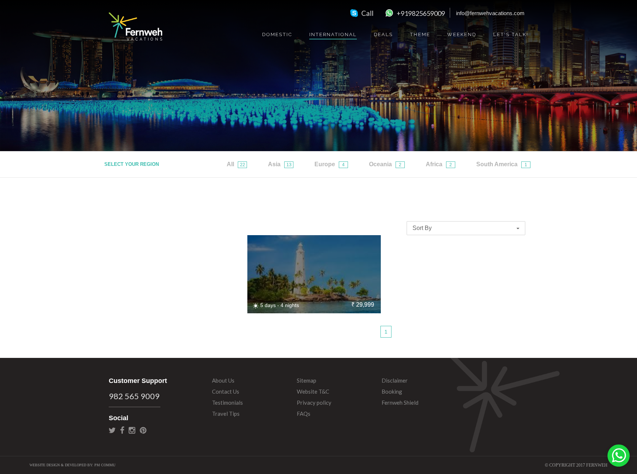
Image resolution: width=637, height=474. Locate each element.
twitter (112, 430)
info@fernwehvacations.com (490, 13)
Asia (280, 164)
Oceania (385, 164)
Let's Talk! (510, 34)
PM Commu (104, 465)
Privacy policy (314, 402)
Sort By (423, 228)
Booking (392, 391)
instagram (132, 430)
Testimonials (227, 402)
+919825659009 (421, 13)
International (333, 34)
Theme (420, 34)
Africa (439, 164)
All (236, 164)
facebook (122, 430)
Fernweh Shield (400, 402)
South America (501, 164)
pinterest (143, 430)
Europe (329, 164)
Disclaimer (395, 380)
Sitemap (306, 380)
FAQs (303, 413)
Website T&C (313, 391)
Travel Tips (226, 413)
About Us (223, 380)
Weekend (461, 34)
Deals (383, 34)
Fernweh (135, 26)
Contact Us (225, 391)
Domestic (277, 34)
